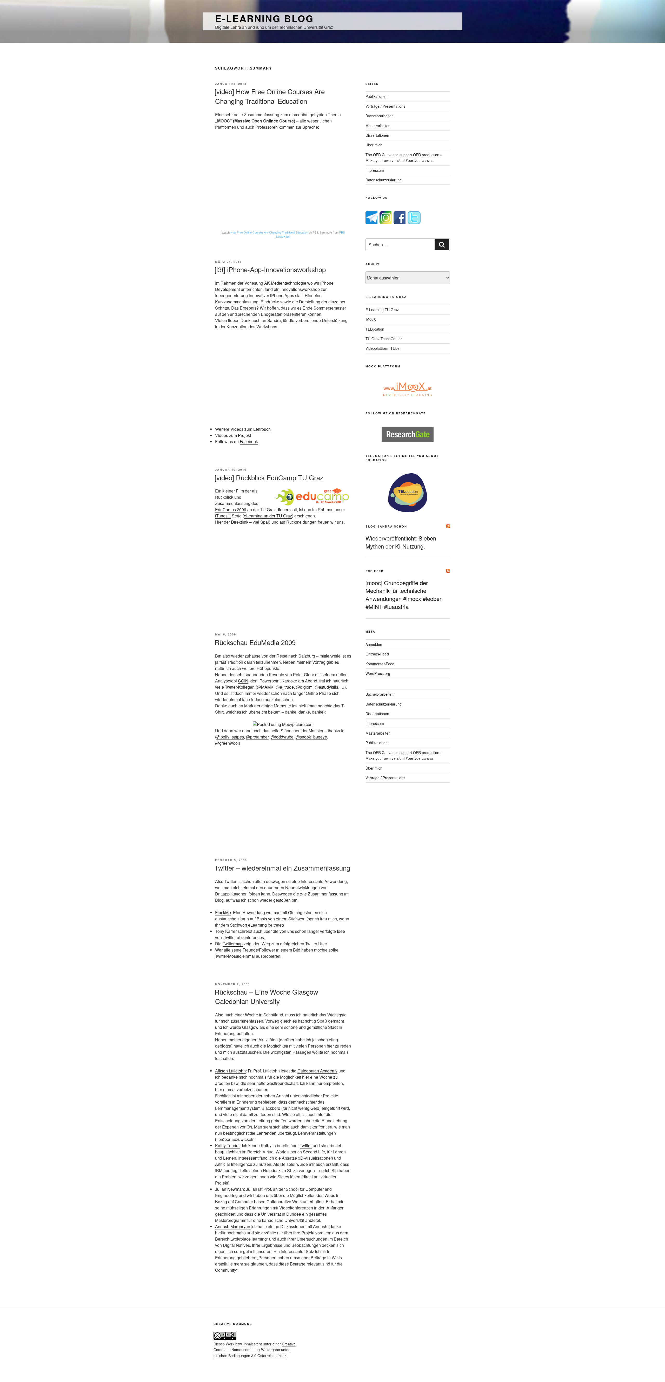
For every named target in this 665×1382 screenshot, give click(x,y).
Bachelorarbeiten (379, 115)
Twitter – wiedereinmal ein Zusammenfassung (282, 867)
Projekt (244, 435)
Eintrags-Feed (377, 653)
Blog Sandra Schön (386, 526)
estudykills (328, 687)
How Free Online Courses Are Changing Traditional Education (269, 232)
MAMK (267, 687)
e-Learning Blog (264, 18)
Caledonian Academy (317, 1071)
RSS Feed (374, 571)
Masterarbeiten (377, 125)
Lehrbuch (262, 429)
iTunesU (223, 516)
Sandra (274, 320)
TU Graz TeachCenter (383, 338)
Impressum (374, 170)
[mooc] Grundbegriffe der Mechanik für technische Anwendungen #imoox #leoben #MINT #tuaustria (404, 595)
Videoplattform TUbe (382, 348)
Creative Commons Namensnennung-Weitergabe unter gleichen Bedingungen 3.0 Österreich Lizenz (255, 1349)
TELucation (374, 329)
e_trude (287, 687)
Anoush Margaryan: (233, 1226)
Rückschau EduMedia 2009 (255, 642)
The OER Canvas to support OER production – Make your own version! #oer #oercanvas (403, 157)
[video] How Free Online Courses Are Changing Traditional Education (270, 95)
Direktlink (239, 522)
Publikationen (376, 96)
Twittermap (233, 944)
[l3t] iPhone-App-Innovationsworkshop (270, 269)
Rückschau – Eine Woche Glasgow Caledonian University (266, 996)
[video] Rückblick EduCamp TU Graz (269, 477)
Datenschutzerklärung (383, 179)
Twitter (306, 1145)
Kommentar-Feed (379, 663)
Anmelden (373, 644)
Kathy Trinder (227, 1145)
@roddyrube (282, 737)
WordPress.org (377, 673)
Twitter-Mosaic (228, 956)
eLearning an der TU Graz (268, 516)
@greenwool (227, 743)
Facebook (249, 441)
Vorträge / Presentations (385, 106)
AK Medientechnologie (285, 283)
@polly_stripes (230, 737)
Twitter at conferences (244, 937)
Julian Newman (229, 1189)
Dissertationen (377, 135)
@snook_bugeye (311, 737)
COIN (243, 681)
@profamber (257, 737)
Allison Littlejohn (230, 1071)
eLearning (257, 925)
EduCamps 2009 (230, 509)
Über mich (373, 144)
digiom (306, 687)
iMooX (370, 319)
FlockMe (223, 912)
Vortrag (318, 662)
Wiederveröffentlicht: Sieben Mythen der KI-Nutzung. (400, 542)
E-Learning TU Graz (382, 309)
